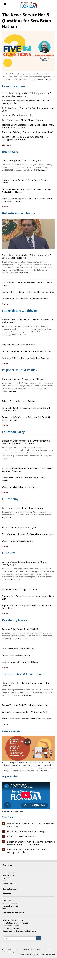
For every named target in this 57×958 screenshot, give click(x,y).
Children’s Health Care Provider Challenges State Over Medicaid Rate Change (26, 190)
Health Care (10, 152)
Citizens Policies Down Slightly (16, 655)
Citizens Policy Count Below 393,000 (20, 629)
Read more (48, 79)
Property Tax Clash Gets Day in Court (18, 344)
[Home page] (28, 4)
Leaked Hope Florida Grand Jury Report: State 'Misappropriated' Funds (25, 138)
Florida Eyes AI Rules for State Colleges (26, 831)
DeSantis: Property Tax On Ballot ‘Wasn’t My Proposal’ (26, 351)
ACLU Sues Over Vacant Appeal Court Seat (20, 589)
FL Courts (8, 553)
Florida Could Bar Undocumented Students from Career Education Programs (27, 469)
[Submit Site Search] (38, 938)
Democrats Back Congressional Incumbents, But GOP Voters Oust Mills (26, 409)
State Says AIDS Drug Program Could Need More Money (26, 358)
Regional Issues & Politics (19, 370)
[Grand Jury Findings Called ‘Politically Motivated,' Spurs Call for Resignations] (28, 234)
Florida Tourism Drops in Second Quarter (20, 527)
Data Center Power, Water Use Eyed (18, 648)
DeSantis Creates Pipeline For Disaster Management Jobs (28, 109)
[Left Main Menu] (5, 4)
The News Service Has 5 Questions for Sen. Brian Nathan (26, 21)
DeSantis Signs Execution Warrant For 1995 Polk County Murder (25, 102)
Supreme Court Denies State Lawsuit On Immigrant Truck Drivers (28, 597)
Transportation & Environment (23, 674)
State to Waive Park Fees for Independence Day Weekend (25, 684)
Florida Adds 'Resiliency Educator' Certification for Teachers (24, 479)
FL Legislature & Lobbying (20, 311)
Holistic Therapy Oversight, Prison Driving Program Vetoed (25, 181)
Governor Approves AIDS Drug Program (21, 160)
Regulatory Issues (14, 620)
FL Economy (10, 499)
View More (6, 145)
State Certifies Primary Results (17, 115)
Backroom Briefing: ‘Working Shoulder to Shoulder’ (27, 132)
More (4, 206)
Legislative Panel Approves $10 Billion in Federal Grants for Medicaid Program (27, 200)
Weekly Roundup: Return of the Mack (18, 487)
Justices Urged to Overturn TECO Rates (20, 662)
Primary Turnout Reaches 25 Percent (18, 401)
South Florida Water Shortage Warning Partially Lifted (26, 718)
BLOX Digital (51, 954)
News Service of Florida (17, 950)
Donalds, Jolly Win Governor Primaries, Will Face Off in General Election (26, 418)
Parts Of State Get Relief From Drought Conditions (25, 705)
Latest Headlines (13, 86)
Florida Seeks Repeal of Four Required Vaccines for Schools (30, 825)
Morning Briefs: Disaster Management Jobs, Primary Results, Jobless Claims (28, 126)
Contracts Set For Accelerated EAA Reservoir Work (24, 712)
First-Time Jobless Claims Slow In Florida (22, 120)
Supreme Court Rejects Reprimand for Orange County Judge (25, 563)
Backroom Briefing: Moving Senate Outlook (23, 378)
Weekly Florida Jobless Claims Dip (17, 541)
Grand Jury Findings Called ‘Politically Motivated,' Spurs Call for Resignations (26, 94)
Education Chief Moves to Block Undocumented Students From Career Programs (26, 442)
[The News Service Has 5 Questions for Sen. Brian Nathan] (28, 51)
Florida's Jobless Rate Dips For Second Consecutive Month (28, 534)
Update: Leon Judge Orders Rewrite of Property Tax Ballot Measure (28, 321)
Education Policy (13, 432)
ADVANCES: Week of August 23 (22, 836)
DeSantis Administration (18, 213)
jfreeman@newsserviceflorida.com (22, 931)
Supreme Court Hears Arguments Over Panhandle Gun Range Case (26, 606)
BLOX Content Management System (35, 954)
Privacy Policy (10, 952)
